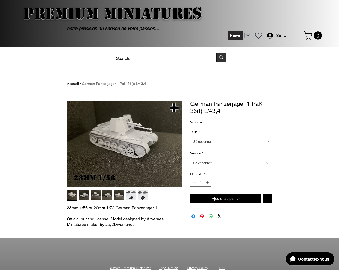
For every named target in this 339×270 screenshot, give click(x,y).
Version (196, 153)
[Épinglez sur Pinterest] (202, 216)
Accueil (73, 83)
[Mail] (248, 35)
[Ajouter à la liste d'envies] (267, 198)
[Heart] (258, 35)
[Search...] (221, 57)
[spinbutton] (201, 182)
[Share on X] (219, 216)
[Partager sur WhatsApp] (211, 216)
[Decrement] (194, 182)
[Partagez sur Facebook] (193, 216)
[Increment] (208, 182)
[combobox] (231, 142)
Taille (195, 132)
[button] (314, 35)
